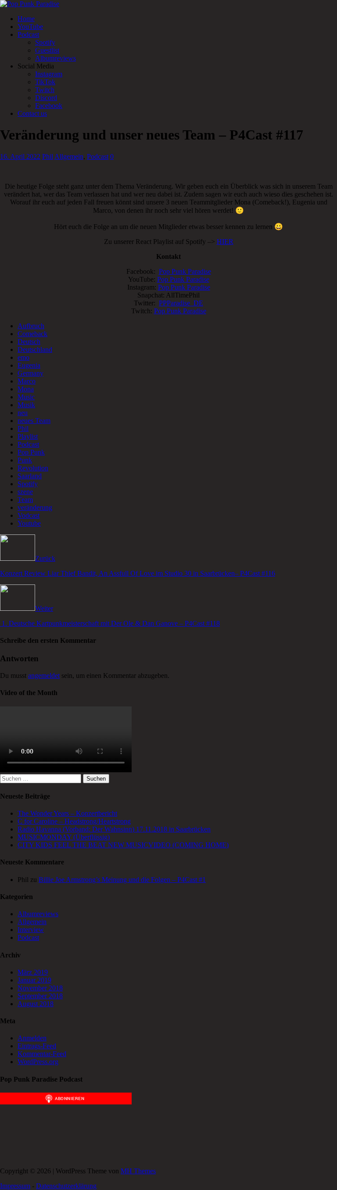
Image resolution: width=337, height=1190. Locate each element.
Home (26, 18)
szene (25, 491)
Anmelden (32, 1038)
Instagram (48, 74)
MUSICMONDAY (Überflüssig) (64, 837)
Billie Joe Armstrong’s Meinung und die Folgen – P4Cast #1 (122, 879)
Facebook (48, 105)
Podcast (28, 34)
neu (23, 412)
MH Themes (138, 1171)
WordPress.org (38, 1061)
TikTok (45, 82)
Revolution (33, 468)
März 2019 (33, 972)
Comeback (32, 333)
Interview (31, 929)
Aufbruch (31, 326)
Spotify (45, 42)
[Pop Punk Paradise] (29, 3)
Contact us (32, 113)
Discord (46, 97)
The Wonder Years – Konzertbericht (67, 813)
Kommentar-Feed (42, 1053)
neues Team (34, 420)
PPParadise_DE (181, 303)
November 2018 (40, 988)
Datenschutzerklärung (66, 1186)
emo (23, 357)
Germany (30, 373)
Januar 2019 (34, 980)
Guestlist (47, 50)
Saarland (30, 476)
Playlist (28, 436)
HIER (225, 241)
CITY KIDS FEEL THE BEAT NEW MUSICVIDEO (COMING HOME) (123, 845)
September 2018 (40, 996)
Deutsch (29, 341)
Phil (47, 156)
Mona (26, 389)
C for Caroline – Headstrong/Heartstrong (74, 821)
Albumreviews (55, 58)
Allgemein (68, 156)
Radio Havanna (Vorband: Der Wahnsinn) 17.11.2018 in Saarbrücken (114, 829)
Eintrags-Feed (37, 1046)
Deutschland (35, 349)
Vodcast (28, 515)
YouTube (30, 26)
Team (25, 499)
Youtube (29, 523)
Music (26, 397)
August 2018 (36, 1003)
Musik (26, 405)
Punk (25, 460)
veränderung (35, 507)
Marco (27, 381)
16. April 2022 (20, 156)
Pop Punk (31, 452)
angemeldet (44, 675)
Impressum (15, 1186)
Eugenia (29, 365)
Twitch (44, 89)
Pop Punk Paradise (185, 271)
